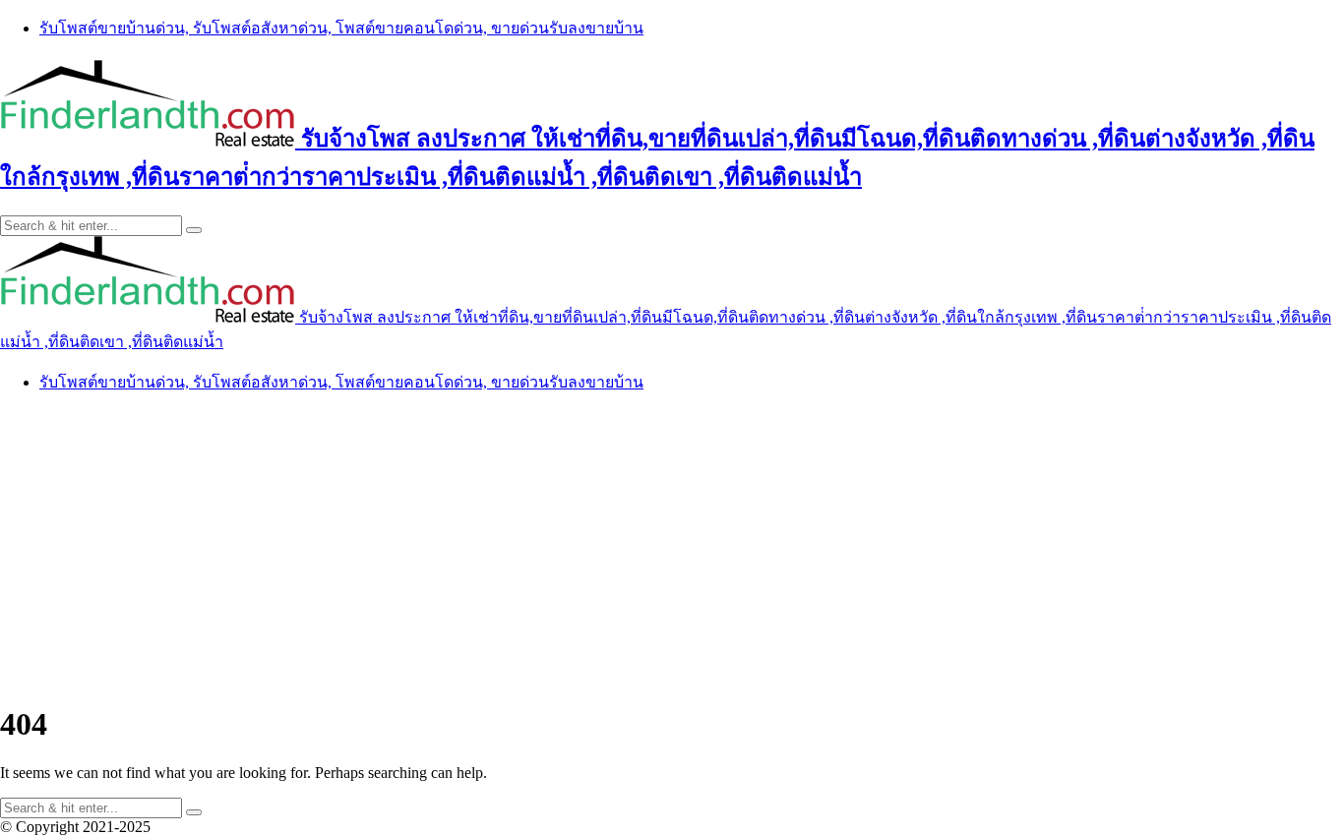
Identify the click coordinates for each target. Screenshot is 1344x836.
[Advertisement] (672, 548)
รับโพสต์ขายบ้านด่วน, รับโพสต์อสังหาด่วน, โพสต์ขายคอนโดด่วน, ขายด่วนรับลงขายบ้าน (341, 28)
